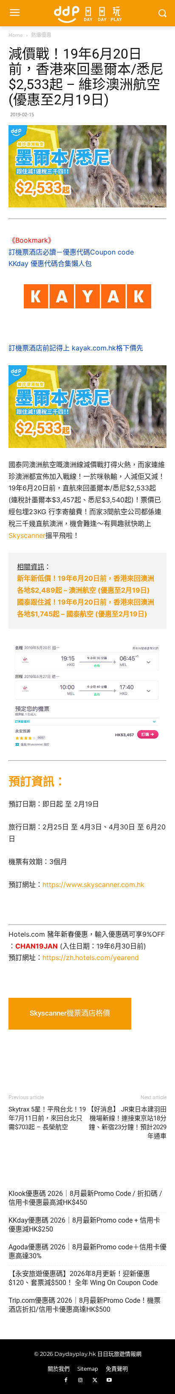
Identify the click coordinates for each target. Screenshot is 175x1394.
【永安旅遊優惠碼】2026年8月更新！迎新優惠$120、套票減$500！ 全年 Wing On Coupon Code (83, 1278)
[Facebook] (66, 1380)
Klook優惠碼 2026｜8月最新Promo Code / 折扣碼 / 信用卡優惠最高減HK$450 (85, 1198)
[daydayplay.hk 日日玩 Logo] (87, 13)
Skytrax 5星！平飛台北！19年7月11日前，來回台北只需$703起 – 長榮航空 (47, 1118)
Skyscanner (26, 535)
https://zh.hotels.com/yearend (90, 957)
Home (15, 35)
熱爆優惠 (41, 35)
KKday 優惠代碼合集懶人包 (50, 263)
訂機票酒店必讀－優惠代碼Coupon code (71, 252)
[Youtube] (109, 1380)
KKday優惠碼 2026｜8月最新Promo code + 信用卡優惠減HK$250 (84, 1224)
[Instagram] (80, 1380)
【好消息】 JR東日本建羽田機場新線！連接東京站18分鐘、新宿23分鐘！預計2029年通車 (127, 1123)
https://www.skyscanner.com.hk (93, 884)
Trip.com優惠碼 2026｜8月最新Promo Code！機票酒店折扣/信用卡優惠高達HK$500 (84, 1304)
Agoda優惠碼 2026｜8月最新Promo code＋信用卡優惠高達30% (87, 1251)
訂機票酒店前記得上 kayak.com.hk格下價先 (75, 348)
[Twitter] (95, 1380)
